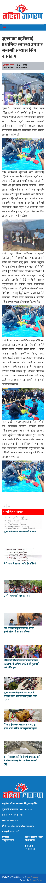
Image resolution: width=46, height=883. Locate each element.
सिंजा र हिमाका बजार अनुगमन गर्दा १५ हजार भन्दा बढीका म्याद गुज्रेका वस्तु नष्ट (20, 726)
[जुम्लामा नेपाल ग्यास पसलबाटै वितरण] (23, 522)
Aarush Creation (37, 880)
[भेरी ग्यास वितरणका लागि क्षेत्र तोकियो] (23, 554)
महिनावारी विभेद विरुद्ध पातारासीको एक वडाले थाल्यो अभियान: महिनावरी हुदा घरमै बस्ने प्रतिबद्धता (21, 664)
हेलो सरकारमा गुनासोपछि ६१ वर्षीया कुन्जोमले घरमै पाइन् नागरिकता (19, 630)
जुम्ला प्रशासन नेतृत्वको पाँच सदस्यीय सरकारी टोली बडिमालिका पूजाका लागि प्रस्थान (20, 696)
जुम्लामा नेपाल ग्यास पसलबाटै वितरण (20, 532)
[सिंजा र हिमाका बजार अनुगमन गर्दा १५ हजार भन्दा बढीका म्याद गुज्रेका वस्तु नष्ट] (23, 715)
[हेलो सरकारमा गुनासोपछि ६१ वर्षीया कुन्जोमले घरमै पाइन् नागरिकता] (23, 619)
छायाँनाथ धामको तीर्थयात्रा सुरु (17, 596)
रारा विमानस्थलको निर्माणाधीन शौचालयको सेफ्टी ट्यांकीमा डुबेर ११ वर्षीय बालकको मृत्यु (22, 760)
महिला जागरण (9, 65)
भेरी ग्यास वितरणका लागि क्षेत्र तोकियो (20, 564)
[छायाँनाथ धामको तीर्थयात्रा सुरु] (23, 586)
